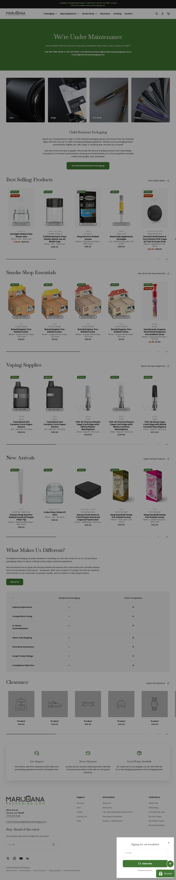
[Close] (168, 842)
